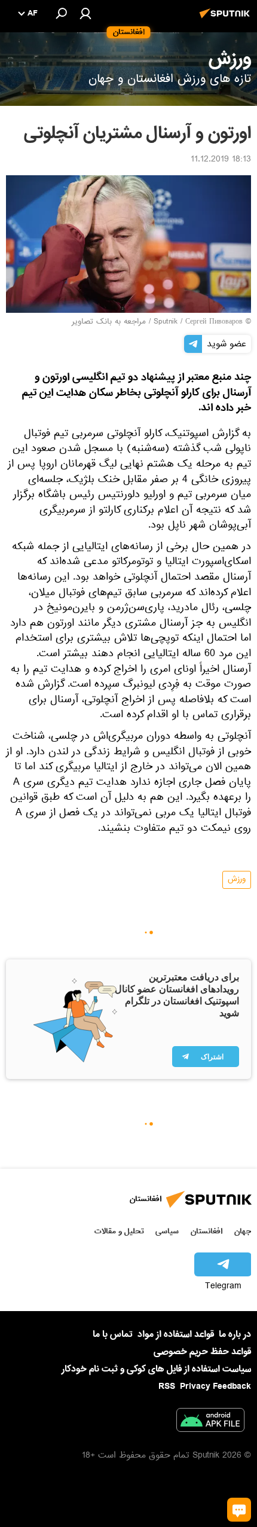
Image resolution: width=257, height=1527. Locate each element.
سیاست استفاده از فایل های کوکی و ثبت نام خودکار (156, 1369)
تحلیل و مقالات (119, 1231)
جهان (242, 1231)
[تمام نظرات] (239, 1510)
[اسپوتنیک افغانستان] (226, 19)
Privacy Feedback (215, 1386)
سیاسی (167, 1231)
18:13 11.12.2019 (221, 160)
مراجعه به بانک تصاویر (109, 322)
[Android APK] (210, 1422)
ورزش (237, 880)
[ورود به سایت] (85, 13)
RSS (166, 1386)
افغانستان (206, 1231)
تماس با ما (113, 1334)
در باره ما (235, 1334)
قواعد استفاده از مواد (175, 1334)
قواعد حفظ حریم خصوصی (202, 1351)
